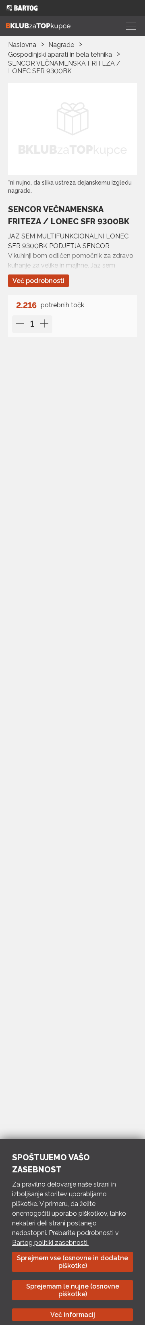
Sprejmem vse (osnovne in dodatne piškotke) (72, 1262)
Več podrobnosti (38, 281)
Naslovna (22, 45)
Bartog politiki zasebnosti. (50, 1242)
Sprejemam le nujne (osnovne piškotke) (72, 1290)
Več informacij (72, 1315)
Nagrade (61, 45)
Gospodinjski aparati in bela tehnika (60, 54)
